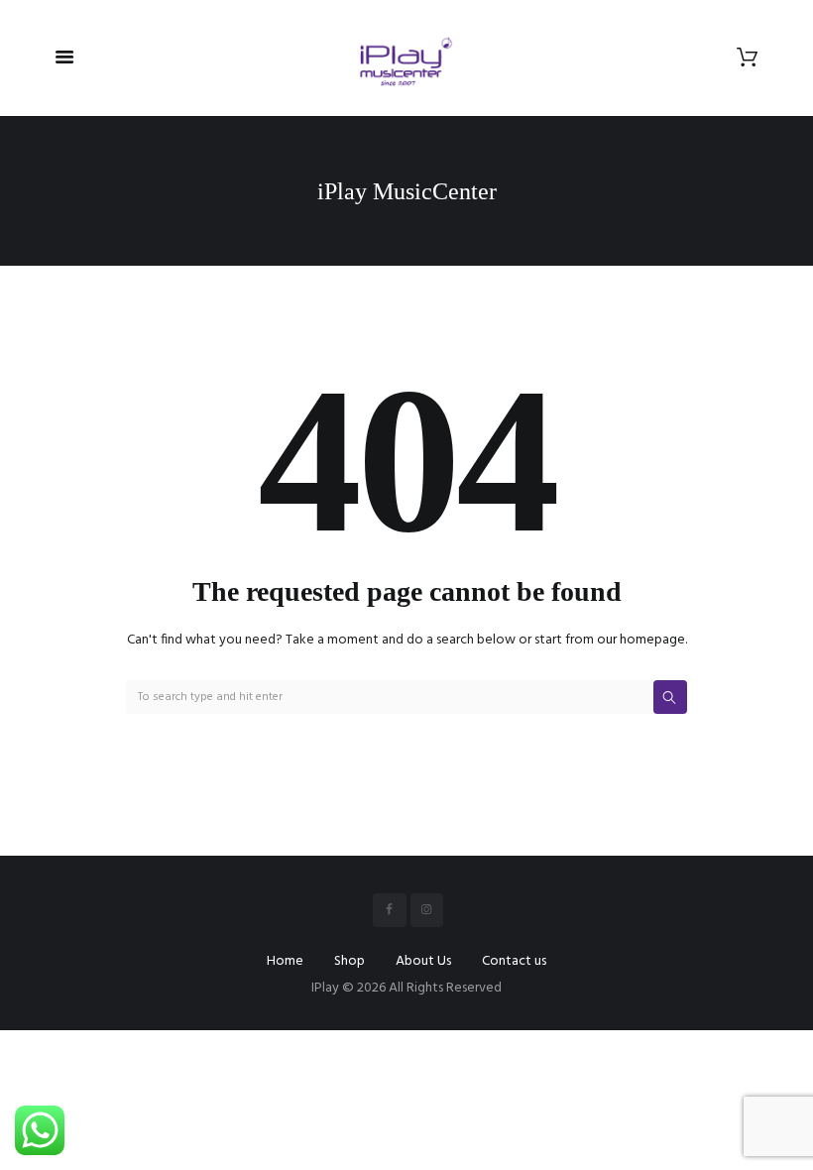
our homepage (641, 640)
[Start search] (670, 697)
